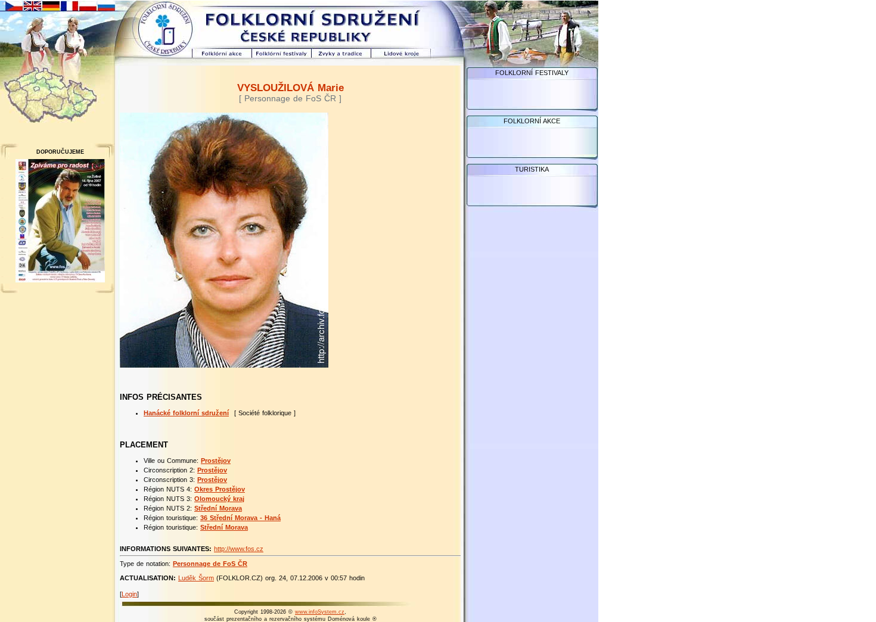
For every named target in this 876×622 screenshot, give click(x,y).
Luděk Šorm (196, 577)
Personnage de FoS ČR (210, 563)
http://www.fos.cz (238, 548)
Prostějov (216, 460)
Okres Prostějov (219, 489)
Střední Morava (218, 508)
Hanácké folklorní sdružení (186, 412)
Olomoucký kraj (219, 498)
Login (129, 594)
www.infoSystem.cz (319, 612)
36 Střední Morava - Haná (240, 517)
